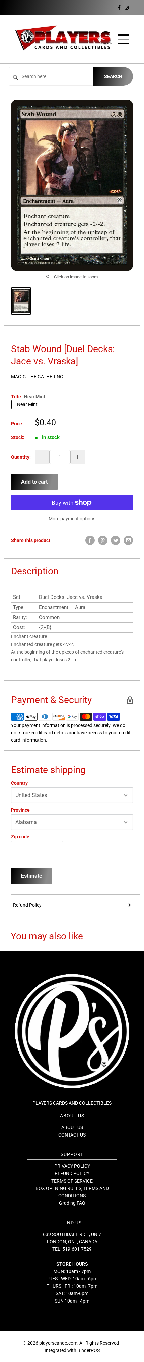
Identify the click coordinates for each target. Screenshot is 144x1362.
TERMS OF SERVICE (72, 1181)
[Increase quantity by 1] (78, 457)
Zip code (20, 836)
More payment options (72, 518)
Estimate (31, 876)
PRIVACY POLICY (72, 1166)
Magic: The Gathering (37, 376)
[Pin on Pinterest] (102, 540)
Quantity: (21, 457)
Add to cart (34, 482)
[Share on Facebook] (90, 540)
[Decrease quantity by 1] (42, 457)
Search (113, 76)
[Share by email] (128, 540)
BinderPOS (88, 1350)
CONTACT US (72, 1135)
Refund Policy (27, 905)
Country (19, 783)
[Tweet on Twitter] (115, 540)
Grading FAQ (72, 1203)
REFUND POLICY (72, 1173)
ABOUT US (72, 1127)
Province (20, 810)
